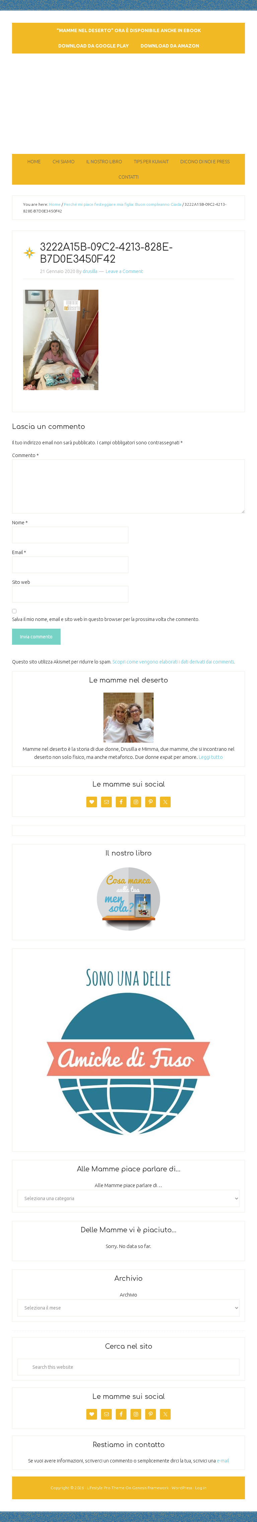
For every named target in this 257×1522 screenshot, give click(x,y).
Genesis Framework (150, 1488)
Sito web (21, 582)
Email (19, 552)
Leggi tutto (211, 757)
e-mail (223, 1460)
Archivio (128, 1294)
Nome (20, 522)
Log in (200, 1488)
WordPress (182, 1488)
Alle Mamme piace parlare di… (128, 1185)
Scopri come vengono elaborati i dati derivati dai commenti (173, 661)
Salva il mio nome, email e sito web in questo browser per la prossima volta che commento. (105, 619)
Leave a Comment (124, 271)
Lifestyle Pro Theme (105, 1488)
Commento (25, 455)
